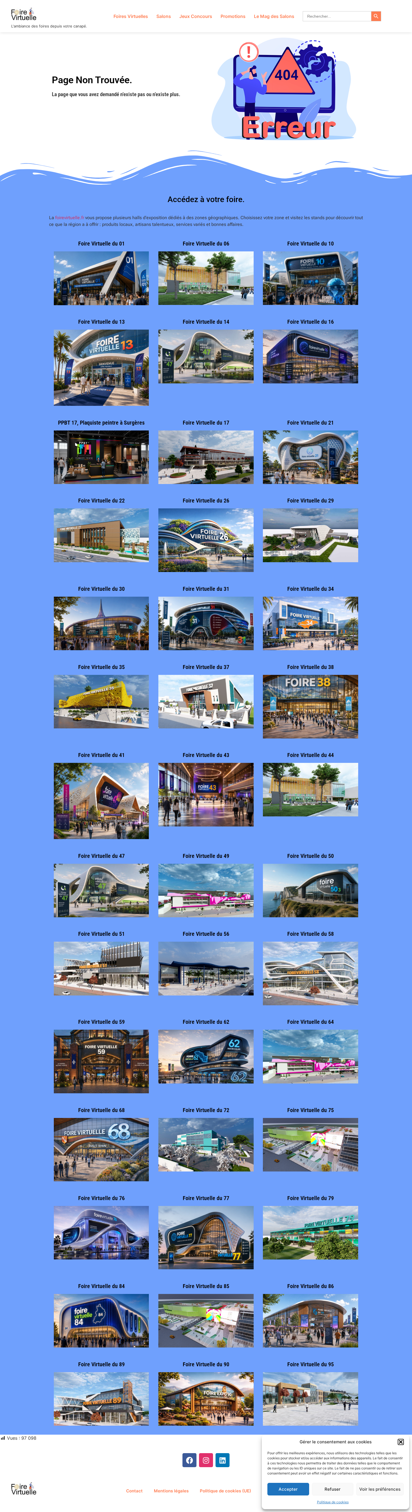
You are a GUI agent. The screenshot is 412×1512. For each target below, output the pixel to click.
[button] (401, 1442)
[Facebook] (189, 1460)
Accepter (288, 1489)
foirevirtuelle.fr (69, 217)
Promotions (233, 16)
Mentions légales (171, 1491)
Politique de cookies (333, 1502)
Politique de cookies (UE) (225, 1491)
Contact (134, 1491)
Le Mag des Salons (274, 16)
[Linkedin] (223, 1460)
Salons (163, 16)
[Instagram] (206, 1460)
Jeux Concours (195, 16)
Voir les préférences (380, 1489)
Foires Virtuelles (131, 16)
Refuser (333, 1489)
